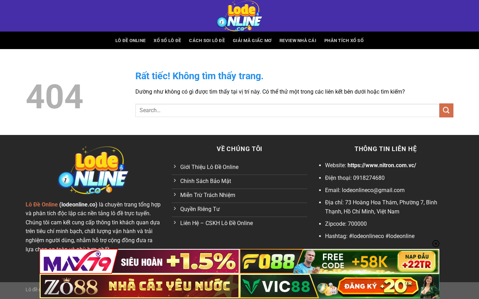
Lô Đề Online (130, 40)
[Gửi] (446, 110)
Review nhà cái (297, 40)
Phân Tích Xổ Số (344, 40)
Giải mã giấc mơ (252, 40)
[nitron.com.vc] (239, 16)
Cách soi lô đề (207, 40)
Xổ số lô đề (167, 40)
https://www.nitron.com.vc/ (382, 165)
